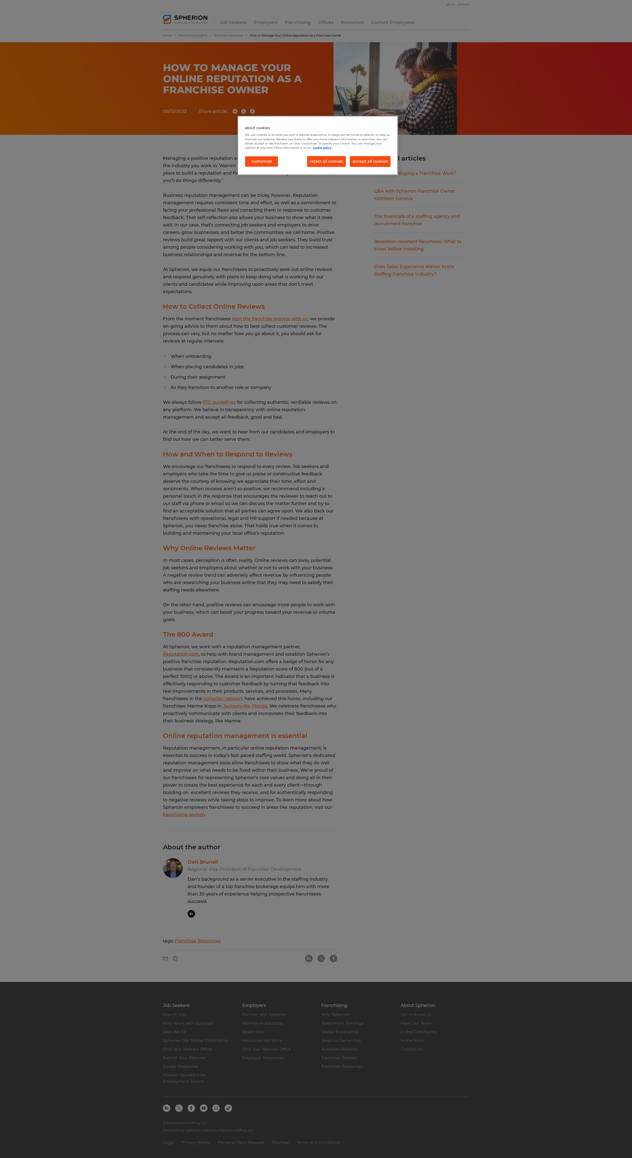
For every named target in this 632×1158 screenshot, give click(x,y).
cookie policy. (322, 147)
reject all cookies (326, 161)
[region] (317, 145)
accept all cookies (370, 161)
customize (261, 161)
